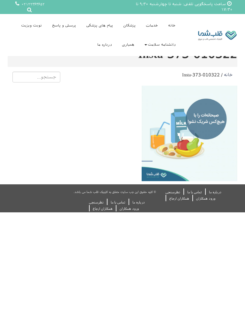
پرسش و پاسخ (64, 26)
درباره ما (104, 45)
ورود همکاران (205, 198)
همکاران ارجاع (179, 198)
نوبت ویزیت (31, 26)
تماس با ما (194, 192)
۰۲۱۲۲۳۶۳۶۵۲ (32, 4)
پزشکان (129, 26)
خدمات (152, 26)
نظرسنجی (173, 192)
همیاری (128, 45)
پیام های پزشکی (99, 26)
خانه (171, 26)
